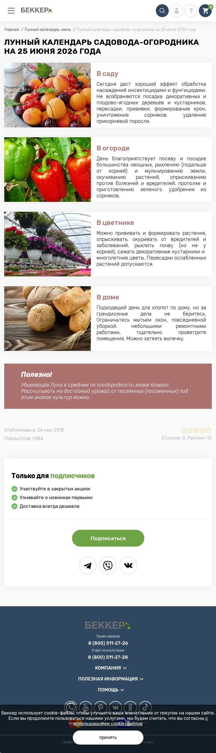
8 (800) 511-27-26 (108, 643)
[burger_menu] (11, 11)
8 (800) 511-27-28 (108, 657)
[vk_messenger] (128, 565)
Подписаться (108, 538)
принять (108, 737)
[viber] (108, 565)
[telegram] (88, 565)
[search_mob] (162, 10)
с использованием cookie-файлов (140, 721)
